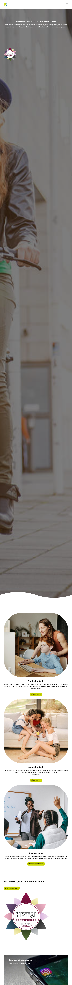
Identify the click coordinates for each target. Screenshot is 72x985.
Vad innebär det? (11, 888)
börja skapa (36, 694)
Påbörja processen (36, 864)
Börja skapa (36, 780)
